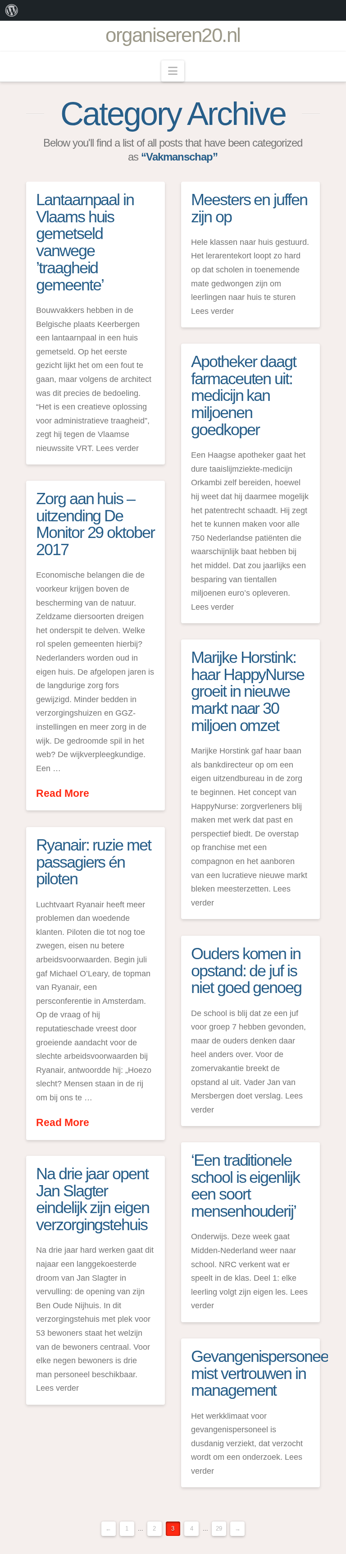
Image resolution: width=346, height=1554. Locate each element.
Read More (62, 793)
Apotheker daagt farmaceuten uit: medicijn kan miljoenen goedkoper (243, 395)
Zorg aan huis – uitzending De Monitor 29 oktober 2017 (95, 524)
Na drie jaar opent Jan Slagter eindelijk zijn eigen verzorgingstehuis (92, 1199)
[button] (172, 71)
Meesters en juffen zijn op (249, 208)
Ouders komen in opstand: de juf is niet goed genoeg (246, 970)
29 (219, 1528)
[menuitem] (11, 10)
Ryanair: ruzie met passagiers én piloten (93, 862)
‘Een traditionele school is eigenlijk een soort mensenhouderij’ (245, 1185)
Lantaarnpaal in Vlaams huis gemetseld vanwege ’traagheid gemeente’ (85, 242)
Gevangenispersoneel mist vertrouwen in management (261, 1373)
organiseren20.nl (172, 35)
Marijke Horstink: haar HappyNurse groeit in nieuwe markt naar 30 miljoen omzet (247, 691)
